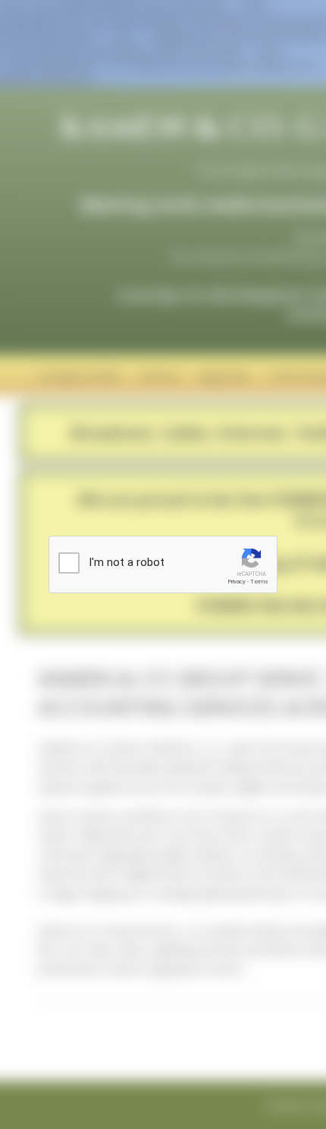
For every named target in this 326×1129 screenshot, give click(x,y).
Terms (259, 581)
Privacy (236, 581)
